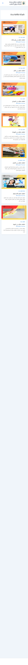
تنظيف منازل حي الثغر (19, 70)
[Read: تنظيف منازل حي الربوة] (13, 212)
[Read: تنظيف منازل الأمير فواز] (13, 181)
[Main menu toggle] (2, 3)
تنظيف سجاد (22, 221)
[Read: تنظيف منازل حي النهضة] (13, 120)
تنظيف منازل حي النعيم (19, 163)
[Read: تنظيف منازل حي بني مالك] (13, 28)
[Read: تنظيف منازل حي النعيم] (13, 151)
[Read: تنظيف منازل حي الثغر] (13, 58)
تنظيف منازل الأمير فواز (19, 193)
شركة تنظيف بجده (21, 191)
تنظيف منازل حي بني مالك (18, 40)
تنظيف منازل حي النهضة (18, 132)
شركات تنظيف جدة (21, 160)
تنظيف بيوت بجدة (22, 37)
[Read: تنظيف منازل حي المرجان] (13, 89)
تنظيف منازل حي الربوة (19, 224)
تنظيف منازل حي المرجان (18, 101)
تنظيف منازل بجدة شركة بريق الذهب (15, 2)
